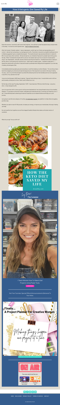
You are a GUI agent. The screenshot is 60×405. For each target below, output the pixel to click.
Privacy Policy (27, 396)
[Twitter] (27, 392)
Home (12, 396)
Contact (46, 396)
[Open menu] (58, 4)
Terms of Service (38, 396)
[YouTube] (35, 392)
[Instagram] (30, 392)
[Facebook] (24, 392)
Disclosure (18, 396)
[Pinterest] (33, 392)
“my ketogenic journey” (32, 99)
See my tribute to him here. (32, 46)
